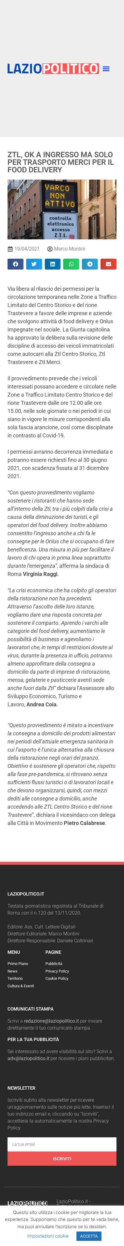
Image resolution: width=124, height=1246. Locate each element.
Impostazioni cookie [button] (48, 1236)
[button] (106, 68)
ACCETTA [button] (89, 1236)
